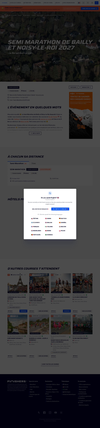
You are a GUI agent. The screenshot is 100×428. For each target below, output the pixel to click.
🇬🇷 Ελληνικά (35, 223)
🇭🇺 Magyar (62, 227)
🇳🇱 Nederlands (36, 231)
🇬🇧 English (48, 223)
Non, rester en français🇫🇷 (40, 209)
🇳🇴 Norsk (48, 231)
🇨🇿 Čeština (34, 218)
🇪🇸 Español (62, 223)
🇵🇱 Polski (62, 231)
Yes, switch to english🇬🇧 (60, 209)
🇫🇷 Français (35, 227)
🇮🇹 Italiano (49, 227)
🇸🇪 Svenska (49, 235)
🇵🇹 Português (35, 235)
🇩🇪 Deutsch (62, 218)
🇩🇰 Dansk (48, 218)
